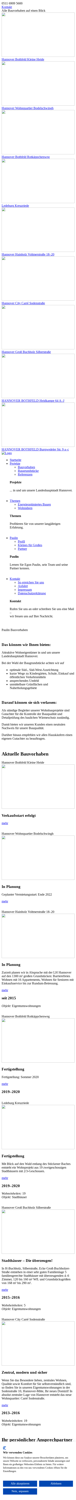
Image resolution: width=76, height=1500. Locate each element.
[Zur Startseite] (7, 453)
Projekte (15, 463)
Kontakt (7, 7)
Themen (15, 500)
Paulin (14, 538)
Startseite (15, 460)
